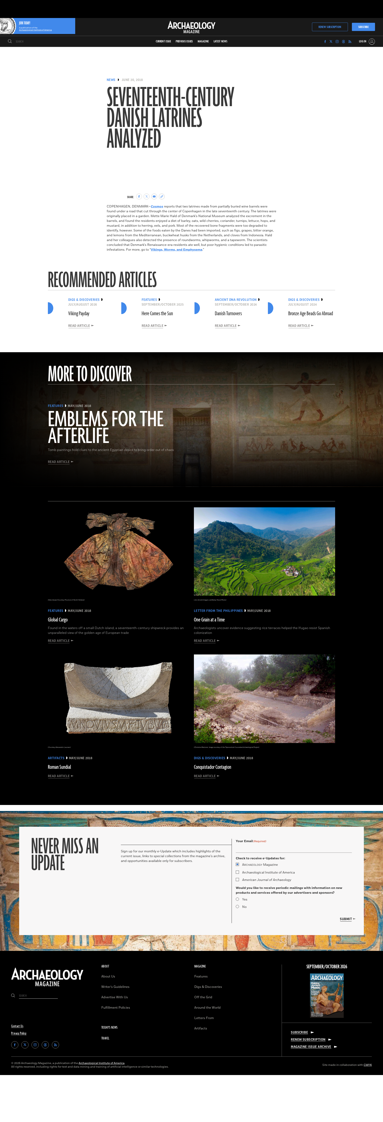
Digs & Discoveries (208, 987)
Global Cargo (58, 619)
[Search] (10, 41)
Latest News (220, 41)
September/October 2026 (326, 966)
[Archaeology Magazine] (47, 987)
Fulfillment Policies (115, 1007)
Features (201, 976)
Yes (244, 899)
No (244, 907)
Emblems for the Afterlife (105, 428)
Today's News (109, 1027)
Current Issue (163, 41)
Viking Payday (78, 313)
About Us (108, 976)
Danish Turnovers (228, 313)
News (111, 80)
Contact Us (17, 1026)
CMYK (368, 1065)
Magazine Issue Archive (311, 1047)
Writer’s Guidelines (115, 987)
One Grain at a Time (209, 619)
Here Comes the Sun (157, 313)
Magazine (260, 865)
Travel (105, 1038)
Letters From (204, 1018)
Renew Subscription (330, 27)
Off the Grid (203, 997)
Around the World (207, 1007)
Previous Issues (184, 41)
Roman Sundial (59, 767)
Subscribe (363, 27)
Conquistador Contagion (212, 767)
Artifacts (200, 1028)
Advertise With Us (114, 997)
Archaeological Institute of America (268, 872)
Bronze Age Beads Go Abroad (310, 313)
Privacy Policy (19, 1033)
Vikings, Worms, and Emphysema (176, 249)
